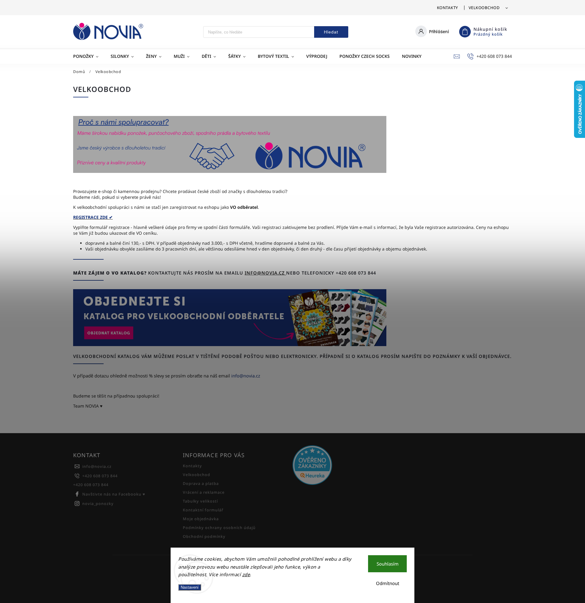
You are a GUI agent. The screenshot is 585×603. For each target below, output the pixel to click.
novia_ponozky (98, 503)
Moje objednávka (201, 518)
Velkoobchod (484, 7)
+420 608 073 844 (100, 476)
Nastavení (190, 587)
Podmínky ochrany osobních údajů (219, 527)
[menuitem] (89, 56)
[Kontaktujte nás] (229, 344)
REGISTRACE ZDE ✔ (93, 217)
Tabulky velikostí (200, 501)
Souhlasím (388, 564)
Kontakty (447, 7)
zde (246, 574)
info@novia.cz (265, 273)
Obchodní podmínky (204, 536)
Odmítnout (387, 583)
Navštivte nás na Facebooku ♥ (113, 494)
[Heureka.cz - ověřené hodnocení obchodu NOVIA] (345, 465)
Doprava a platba (201, 483)
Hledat (331, 32)
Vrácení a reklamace (204, 492)
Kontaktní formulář (203, 510)
